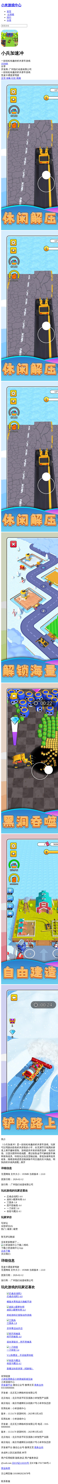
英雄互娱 (28, 1379)
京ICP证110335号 (20, 1463)
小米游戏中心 (11, 5)
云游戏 (10, 14)
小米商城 (19, 1379)
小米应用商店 (8, 1379)
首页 (9, 11)
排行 (9, 17)
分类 (9, 20)
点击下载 (5, 1251)
